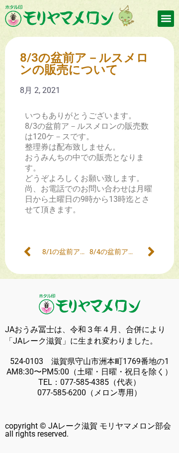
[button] (166, 18)
